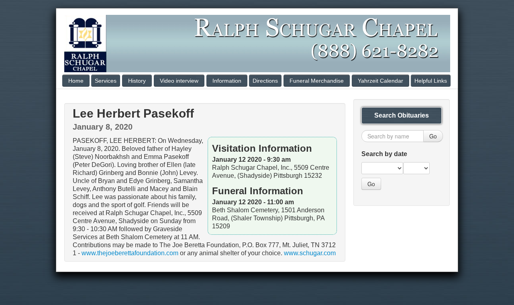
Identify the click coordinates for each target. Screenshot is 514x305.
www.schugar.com (310, 253)
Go (433, 136)
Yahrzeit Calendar (380, 80)
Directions (265, 80)
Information (226, 80)
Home (76, 80)
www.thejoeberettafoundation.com (130, 253)
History (137, 80)
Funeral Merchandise (317, 80)
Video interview (179, 80)
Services (105, 80)
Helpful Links (430, 80)
